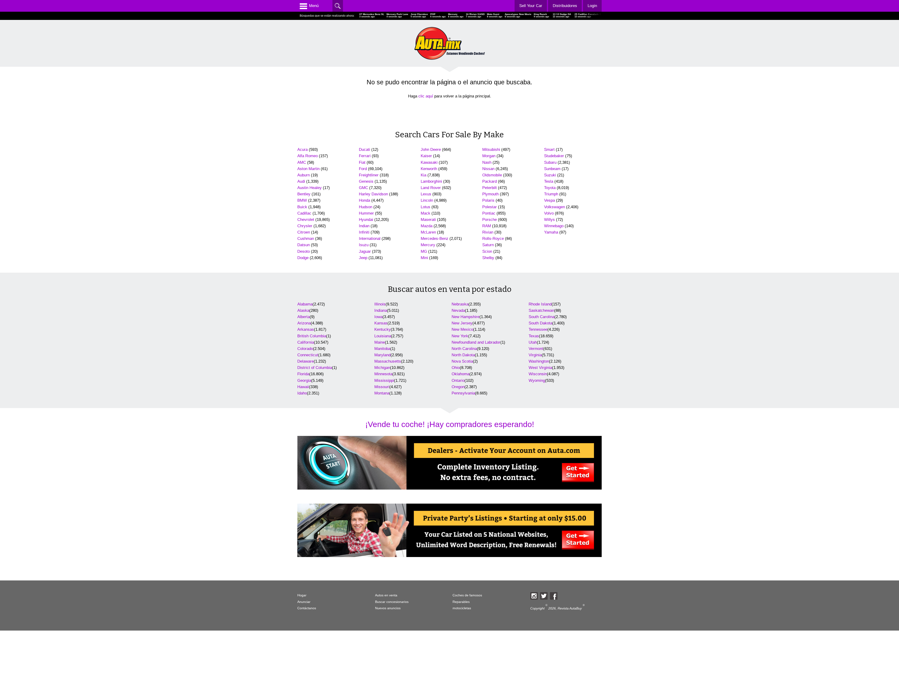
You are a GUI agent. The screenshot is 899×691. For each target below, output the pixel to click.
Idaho (302, 393)
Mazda (426, 226)
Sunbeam (552, 169)
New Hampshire (465, 317)
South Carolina (541, 317)
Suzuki (550, 175)
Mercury (428, 245)
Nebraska (460, 304)
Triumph (551, 194)
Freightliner (369, 175)
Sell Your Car (530, 6)
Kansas (380, 323)
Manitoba (382, 348)
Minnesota (383, 374)
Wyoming (537, 380)
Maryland (382, 355)
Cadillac (304, 213)
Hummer (366, 213)
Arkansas (305, 329)
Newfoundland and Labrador (476, 342)
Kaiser (426, 156)
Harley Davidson (373, 194)
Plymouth (490, 194)
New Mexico (462, 329)
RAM (486, 226)
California (305, 342)
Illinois (380, 304)
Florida (303, 374)
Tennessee (538, 329)
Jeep (363, 258)
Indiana (380, 310)
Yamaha (551, 232)
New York (460, 336)
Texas (534, 336)
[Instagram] (534, 596)
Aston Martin (308, 169)
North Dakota (463, 355)
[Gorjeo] (544, 596)
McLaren (428, 232)
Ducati (364, 149)
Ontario (458, 380)
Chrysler (304, 226)
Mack (425, 213)
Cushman (305, 238)
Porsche (489, 219)
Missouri (381, 387)
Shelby (488, 258)
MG (424, 251)
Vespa (549, 200)
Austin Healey (309, 188)
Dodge (303, 258)
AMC (301, 162)
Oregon (458, 387)
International (369, 238)
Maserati (428, 219)
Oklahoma (460, 374)
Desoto (303, 251)
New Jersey (462, 323)
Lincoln (427, 200)
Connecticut (307, 355)
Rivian (487, 232)
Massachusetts (387, 361)
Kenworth (429, 169)
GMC (363, 188)
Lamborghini (431, 181)
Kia (423, 175)
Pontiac (488, 213)
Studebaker (554, 156)
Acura (302, 149)
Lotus (425, 207)
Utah (533, 342)
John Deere (431, 149)
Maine (379, 342)
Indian (364, 226)
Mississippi (384, 380)
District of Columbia (314, 367)
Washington (539, 361)
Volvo (549, 213)
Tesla (548, 181)
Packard (489, 181)
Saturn (488, 245)
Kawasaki (429, 162)
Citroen (303, 232)
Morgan (488, 156)
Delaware (305, 361)
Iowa (378, 317)
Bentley (303, 194)
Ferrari (365, 156)
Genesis (366, 181)
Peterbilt (489, 188)
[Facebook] (553, 596)
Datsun (303, 245)
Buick (302, 207)
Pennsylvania (463, 393)
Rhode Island (540, 304)
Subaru (550, 162)
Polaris (488, 200)
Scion (487, 251)
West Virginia (540, 367)
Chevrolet (305, 219)
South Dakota (540, 323)
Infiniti (364, 232)
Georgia (304, 380)
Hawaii (303, 387)
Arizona (304, 323)
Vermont (536, 348)
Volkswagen (554, 207)
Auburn (303, 175)
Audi (301, 181)
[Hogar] (449, 43)
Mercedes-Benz (434, 238)
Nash (486, 162)
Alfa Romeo (307, 156)
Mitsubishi (491, 149)
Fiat (362, 162)
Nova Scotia (462, 361)
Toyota (550, 188)
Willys (549, 219)
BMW (302, 200)
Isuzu (363, 245)
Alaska (303, 310)
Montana (381, 393)
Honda (364, 200)
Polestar (489, 207)
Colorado (305, 348)
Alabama (305, 304)
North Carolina (464, 348)
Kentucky (382, 329)
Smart (549, 149)
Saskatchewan (541, 310)
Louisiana (382, 336)
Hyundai (366, 219)
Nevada (458, 310)
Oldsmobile (492, 175)
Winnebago (554, 226)
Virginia (535, 355)
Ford (363, 169)
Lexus (426, 194)
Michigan (382, 367)
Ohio (456, 367)
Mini (424, 258)
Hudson (365, 207)
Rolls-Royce (493, 238)
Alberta (303, 317)
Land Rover (431, 188)
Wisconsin (538, 374)
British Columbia (311, 336)
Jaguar (365, 251)
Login (592, 6)
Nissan (488, 169)
